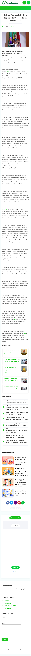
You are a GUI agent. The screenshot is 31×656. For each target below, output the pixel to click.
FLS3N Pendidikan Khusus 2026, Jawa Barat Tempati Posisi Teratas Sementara (11, 388)
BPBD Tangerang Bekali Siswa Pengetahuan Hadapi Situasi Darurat (16, 425)
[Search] (28, 2)
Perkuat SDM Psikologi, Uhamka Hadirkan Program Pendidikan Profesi (17, 413)
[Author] (15, 572)
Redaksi (6, 601)
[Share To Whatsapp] (23, 503)
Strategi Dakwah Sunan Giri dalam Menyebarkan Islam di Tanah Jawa (11, 352)
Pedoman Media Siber (10, 606)
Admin (15, 574)
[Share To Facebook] (8, 503)
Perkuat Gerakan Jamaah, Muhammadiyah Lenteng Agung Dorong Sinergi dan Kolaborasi (17, 407)
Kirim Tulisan (7, 603)
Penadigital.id (20, 649)
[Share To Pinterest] (19, 503)
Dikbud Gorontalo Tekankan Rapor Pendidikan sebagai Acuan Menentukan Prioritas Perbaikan (16, 430)
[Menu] (15, 8)
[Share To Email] (15, 503)
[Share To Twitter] (11, 503)
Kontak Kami (7, 608)
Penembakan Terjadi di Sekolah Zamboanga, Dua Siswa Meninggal (15, 436)
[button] (24, 2)
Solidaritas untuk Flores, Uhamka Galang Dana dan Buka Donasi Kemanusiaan (17, 401)
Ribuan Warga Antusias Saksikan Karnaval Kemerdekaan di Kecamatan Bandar (16, 442)
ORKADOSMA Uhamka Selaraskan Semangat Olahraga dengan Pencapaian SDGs (17, 419)
